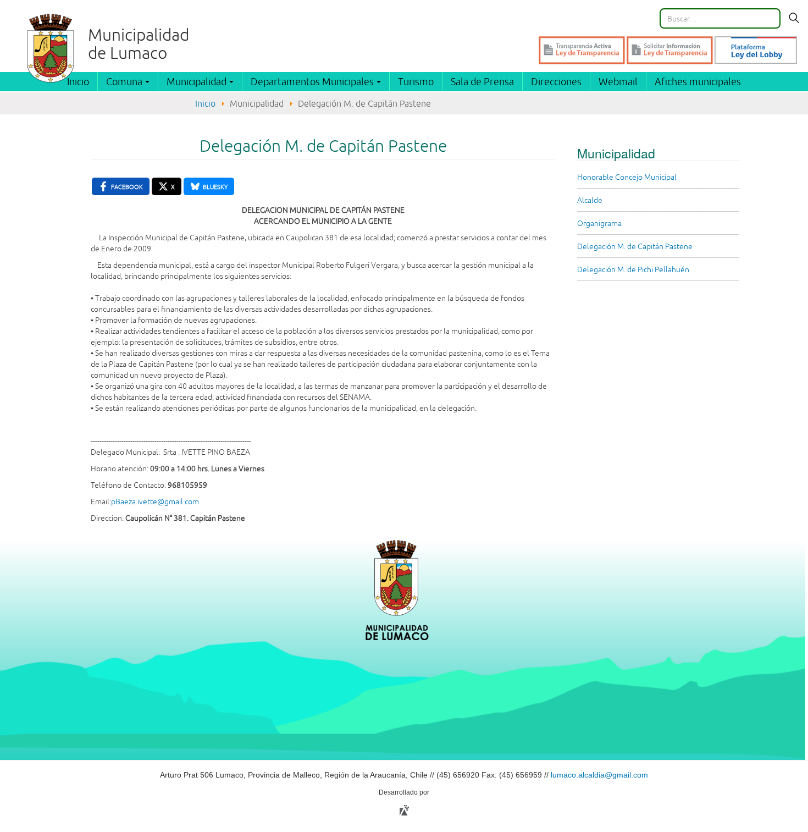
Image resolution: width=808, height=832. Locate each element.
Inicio (205, 103)
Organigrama (599, 223)
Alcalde (589, 200)
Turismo (416, 81)
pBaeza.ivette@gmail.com (155, 501)
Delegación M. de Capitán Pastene (635, 246)
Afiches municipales (698, 81)
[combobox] (720, 18)
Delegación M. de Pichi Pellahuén (633, 269)
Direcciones (556, 81)
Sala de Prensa (482, 81)
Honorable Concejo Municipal (627, 177)
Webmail (618, 81)
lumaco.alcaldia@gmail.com (599, 774)
